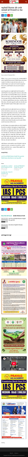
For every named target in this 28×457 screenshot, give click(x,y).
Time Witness (4, 12)
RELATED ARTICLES (6, 215)
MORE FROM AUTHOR (19, 215)
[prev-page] (2, 231)
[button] (2, 2)
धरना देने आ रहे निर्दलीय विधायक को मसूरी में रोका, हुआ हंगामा (12, 156)
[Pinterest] (8, 15)
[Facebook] (2, 15)
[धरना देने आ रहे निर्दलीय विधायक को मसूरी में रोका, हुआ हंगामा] (4, 220)
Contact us (16, 453)
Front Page (7, 4)
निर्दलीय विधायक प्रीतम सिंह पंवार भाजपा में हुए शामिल (11, 158)
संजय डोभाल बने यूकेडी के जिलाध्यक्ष (15, 225)
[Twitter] (5, 15)
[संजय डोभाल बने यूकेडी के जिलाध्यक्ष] (4, 226)
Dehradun (3, 221)
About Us (11, 453)
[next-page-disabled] (4, 231)
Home (2, 4)
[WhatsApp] (11, 15)
